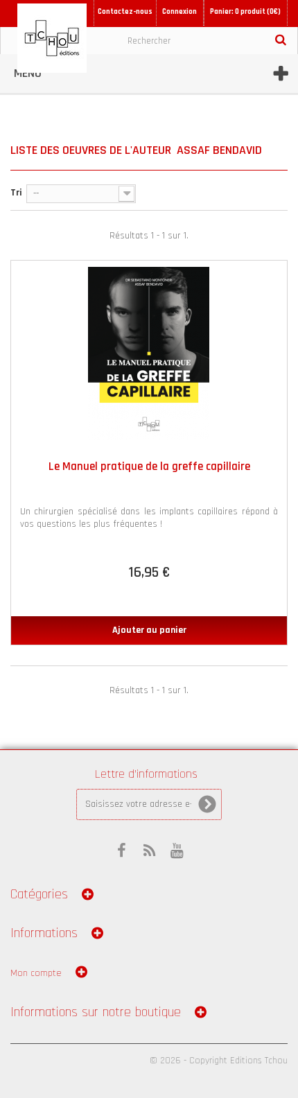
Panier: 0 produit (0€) (245, 12)
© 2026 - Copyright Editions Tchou (219, 1060)
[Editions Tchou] (52, 38)
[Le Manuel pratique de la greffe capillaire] (149, 353)
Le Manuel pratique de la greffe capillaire (149, 466)
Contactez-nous (125, 12)
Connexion (179, 12)
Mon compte (36, 973)
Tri (16, 192)
